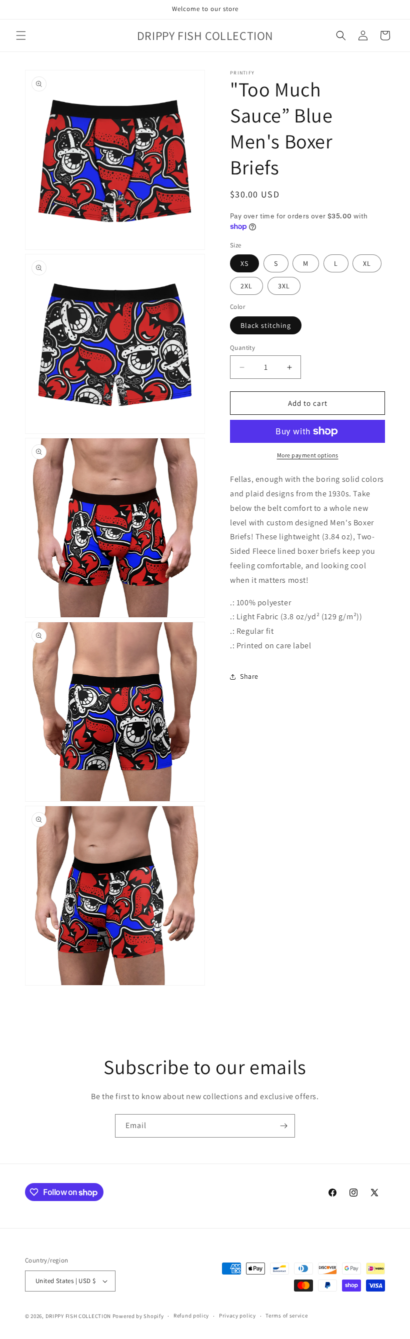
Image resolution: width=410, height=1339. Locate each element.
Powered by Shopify (138, 1316)
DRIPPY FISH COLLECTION (78, 1316)
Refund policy (191, 1315)
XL (367, 263)
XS (244, 263)
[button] (21, 35)
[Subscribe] (283, 1126)
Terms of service (287, 1315)
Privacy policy (237, 1315)
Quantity (242, 347)
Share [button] (249, 676)
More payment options (307, 455)
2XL (246, 285)
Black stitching (265, 325)
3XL (284, 285)
